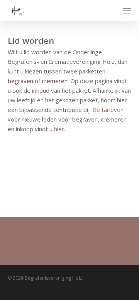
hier (59, 129)
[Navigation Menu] (127, 10)
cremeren (55, 81)
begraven (20, 81)
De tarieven (108, 109)
